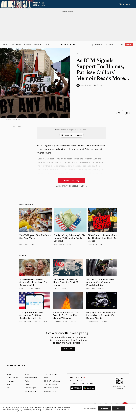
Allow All (118, 408)
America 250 (37, 44)
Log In (84, 186)
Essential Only (104, 408)
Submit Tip (68, 349)
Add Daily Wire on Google (73, 135)
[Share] (127, 112)
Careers (27, 384)
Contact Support (30, 388)
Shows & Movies (15, 44)
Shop (8, 384)
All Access (27, 44)
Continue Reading (71, 181)
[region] (68, 408)
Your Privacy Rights (51, 374)
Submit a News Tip (50, 391)
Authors (27, 381)
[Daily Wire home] (68, 45)
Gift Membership (30, 391)
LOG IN (120, 44)
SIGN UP (128, 44)
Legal (46, 377)
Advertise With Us (31, 377)
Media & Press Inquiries (52, 381)
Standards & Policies (51, 388)
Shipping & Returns (50, 384)
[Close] (133, 408)
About (27, 374)
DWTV (47, 44)
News (5, 44)
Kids (8, 388)
